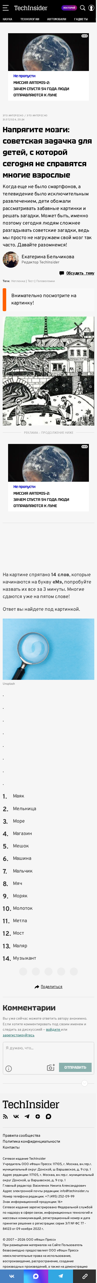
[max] (48, 1116)
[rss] (5, 1116)
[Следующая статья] (48, 1083)
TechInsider (31, 7)
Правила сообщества (21, 1135)
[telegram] (27, 1116)
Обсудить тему (80, 273)
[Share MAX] (36, 1276)
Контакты (11, 1147)
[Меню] (6, 8)
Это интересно (13, 115)
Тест (31, 281)
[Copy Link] (85, 1276)
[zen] (37, 1116)
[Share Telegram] (60, 1276)
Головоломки (45, 281)
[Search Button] (83, 8)
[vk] (16, 1116)
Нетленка (18, 281)
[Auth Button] (91, 8)
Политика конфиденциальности (31, 1141)
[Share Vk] (12, 1276)
